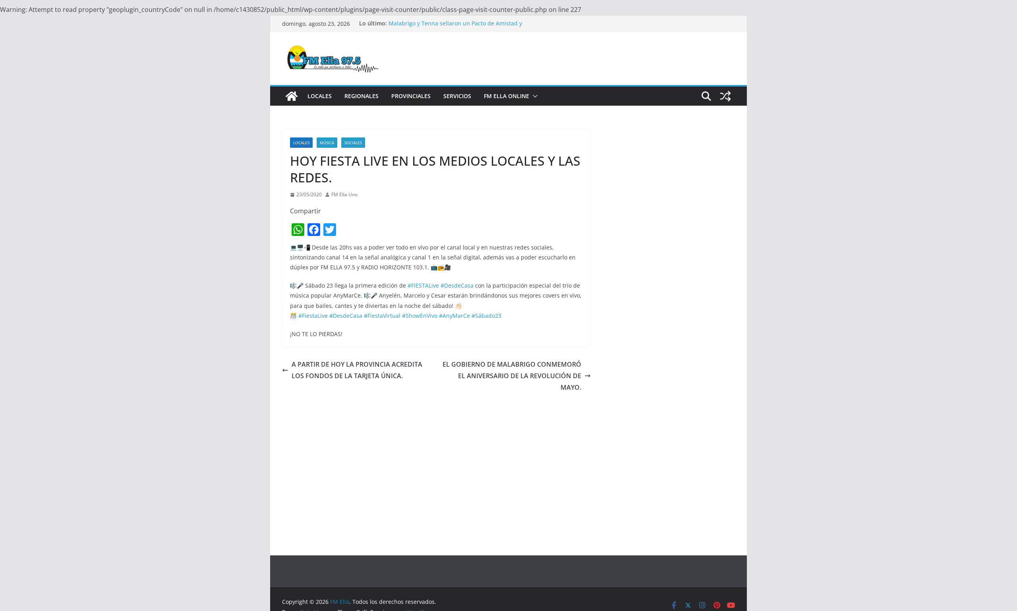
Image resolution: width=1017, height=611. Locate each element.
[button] (533, 96)
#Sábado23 (486, 315)
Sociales (353, 142)
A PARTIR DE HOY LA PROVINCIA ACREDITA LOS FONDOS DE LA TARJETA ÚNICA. (357, 370)
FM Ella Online (506, 96)
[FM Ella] (291, 96)
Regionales (361, 96)
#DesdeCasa (457, 285)
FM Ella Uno (344, 194)
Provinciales (411, 96)
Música (327, 142)
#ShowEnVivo (419, 315)
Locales (319, 96)
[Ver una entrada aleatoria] (725, 96)
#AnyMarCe (454, 315)
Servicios (457, 96)
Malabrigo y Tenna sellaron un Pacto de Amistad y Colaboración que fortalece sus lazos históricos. (455, 27)
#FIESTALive (423, 285)
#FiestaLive (313, 315)
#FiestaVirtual (382, 315)
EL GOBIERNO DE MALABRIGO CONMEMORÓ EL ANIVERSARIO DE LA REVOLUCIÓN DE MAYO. (512, 376)
